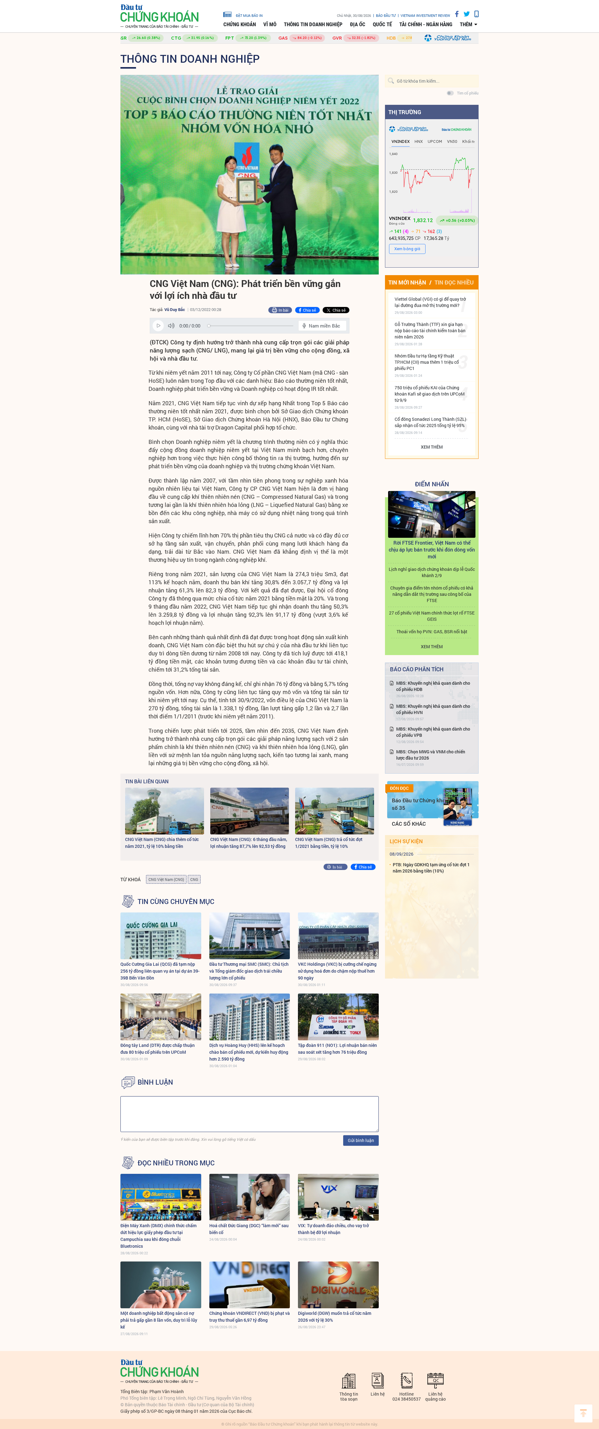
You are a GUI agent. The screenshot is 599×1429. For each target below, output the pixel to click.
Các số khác (409, 823)
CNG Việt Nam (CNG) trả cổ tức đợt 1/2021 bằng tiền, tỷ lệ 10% (329, 842)
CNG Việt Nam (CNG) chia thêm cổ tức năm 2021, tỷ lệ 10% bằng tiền (162, 842)
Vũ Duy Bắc (174, 309)
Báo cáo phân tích (417, 669)
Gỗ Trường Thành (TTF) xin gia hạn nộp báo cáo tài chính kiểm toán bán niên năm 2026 (430, 330)
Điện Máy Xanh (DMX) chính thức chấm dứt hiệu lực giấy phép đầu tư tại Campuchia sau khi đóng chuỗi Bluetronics (158, 1235)
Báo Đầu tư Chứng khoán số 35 (421, 804)
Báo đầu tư (386, 15)
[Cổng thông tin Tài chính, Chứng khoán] (159, 16)
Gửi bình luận (361, 1140)
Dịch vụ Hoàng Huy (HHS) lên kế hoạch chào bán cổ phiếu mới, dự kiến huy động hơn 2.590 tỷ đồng (248, 1052)
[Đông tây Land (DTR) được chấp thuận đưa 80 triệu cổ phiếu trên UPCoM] (160, 1017)
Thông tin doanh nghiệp (313, 24)
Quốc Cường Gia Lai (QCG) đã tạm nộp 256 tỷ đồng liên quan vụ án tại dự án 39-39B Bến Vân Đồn (160, 971)
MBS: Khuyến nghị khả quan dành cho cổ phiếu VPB (433, 732)
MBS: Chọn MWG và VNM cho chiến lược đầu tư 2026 (430, 755)
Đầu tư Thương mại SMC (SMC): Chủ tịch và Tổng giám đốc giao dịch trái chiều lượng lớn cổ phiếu (249, 971)
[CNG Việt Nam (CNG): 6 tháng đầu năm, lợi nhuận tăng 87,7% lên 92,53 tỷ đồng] (249, 811)
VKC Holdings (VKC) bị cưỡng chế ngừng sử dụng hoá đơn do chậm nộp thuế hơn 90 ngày (337, 971)
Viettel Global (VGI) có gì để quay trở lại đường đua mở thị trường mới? (430, 302)
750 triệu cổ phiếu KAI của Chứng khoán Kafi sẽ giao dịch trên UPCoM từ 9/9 (430, 394)
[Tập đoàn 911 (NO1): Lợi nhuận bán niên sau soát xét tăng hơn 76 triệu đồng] (338, 1017)
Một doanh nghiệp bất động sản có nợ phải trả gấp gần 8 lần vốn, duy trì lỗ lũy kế (158, 1320)
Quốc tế (382, 24)
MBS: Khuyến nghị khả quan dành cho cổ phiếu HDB (433, 686)
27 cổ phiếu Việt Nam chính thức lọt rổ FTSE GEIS (432, 616)
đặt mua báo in (249, 15)
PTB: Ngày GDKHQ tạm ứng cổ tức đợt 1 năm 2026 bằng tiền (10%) (431, 868)
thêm (466, 24)
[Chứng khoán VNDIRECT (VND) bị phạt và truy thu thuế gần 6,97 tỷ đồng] (249, 1284)
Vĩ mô (269, 24)
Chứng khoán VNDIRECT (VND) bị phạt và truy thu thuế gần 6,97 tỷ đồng (249, 1316)
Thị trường (404, 112)
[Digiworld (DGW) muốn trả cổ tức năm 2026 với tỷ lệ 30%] (338, 1284)
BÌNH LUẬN (155, 1082)
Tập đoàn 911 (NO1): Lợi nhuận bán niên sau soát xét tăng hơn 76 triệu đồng (337, 1048)
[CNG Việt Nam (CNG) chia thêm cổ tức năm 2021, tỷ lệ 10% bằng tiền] (164, 811)
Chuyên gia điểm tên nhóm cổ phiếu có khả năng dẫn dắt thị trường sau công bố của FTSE (431, 594)
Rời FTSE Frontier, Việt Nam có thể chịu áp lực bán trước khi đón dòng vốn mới (432, 549)
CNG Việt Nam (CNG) (166, 879)
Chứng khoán (239, 24)
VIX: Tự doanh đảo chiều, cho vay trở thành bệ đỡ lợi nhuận (333, 1228)
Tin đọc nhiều (454, 282)
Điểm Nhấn (432, 484)
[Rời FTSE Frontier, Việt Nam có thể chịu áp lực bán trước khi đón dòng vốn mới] (431, 514)
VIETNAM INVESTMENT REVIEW (425, 15)
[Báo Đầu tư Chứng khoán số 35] (458, 807)
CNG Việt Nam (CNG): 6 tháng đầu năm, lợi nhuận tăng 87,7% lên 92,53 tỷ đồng (248, 842)
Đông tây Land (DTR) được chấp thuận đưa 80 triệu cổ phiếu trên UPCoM (157, 1048)
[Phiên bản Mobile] (474, 13)
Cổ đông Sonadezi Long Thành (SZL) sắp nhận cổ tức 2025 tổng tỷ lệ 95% (430, 422)
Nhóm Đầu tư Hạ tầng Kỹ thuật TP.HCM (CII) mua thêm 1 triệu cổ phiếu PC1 (427, 362)
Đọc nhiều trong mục (176, 1163)
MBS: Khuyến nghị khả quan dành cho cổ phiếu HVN (433, 709)
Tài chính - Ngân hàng (425, 24)
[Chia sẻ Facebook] (454, 13)
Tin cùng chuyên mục (176, 901)
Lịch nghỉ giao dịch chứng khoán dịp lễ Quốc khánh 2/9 (432, 572)
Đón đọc (399, 788)
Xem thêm (432, 447)
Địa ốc (357, 24)
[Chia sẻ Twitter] (464, 13)
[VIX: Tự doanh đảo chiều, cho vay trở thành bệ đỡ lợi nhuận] (338, 1197)
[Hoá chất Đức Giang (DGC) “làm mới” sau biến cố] (249, 1197)
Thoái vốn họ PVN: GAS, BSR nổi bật (432, 631)
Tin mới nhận (407, 282)
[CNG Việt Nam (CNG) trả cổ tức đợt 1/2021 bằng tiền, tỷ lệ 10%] (334, 811)
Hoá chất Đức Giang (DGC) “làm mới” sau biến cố (249, 1228)
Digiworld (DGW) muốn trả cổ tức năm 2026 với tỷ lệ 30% (334, 1316)
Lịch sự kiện (406, 841)
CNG (194, 879)
